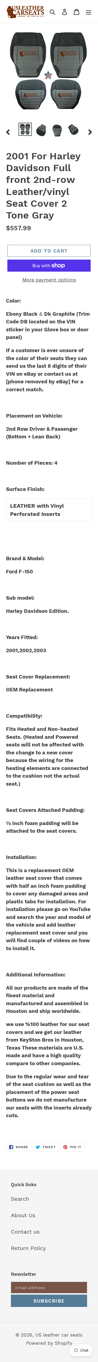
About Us (23, 1215)
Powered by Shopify (49, 1343)
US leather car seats (58, 1335)
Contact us (25, 1231)
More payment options (49, 280)
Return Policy (28, 1248)
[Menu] (88, 11)
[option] (25, 129)
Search (20, 1199)
